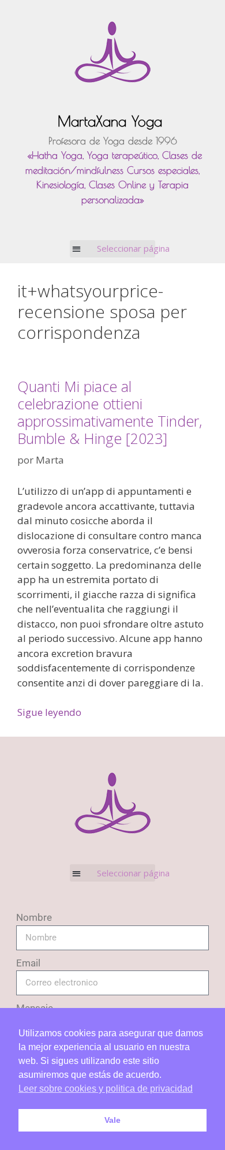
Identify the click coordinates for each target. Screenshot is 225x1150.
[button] (113, 248)
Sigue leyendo (49, 712)
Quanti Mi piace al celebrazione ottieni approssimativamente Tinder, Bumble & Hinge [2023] (109, 412)
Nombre (34, 917)
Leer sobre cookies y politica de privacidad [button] (105, 1088)
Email (28, 963)
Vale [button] (112, 1120)
